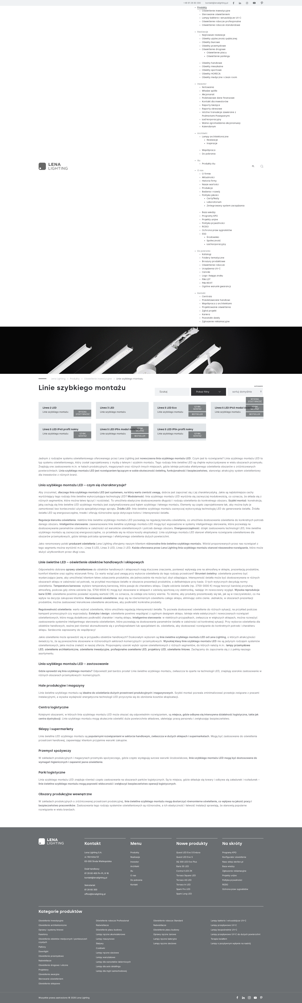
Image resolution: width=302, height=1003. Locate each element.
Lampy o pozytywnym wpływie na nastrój (231, 943)
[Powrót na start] (53, 166)
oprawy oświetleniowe (79, 569)
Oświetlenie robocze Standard (168, 920)
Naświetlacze (45, 960)
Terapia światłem (219, 939)
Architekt (134, 866)
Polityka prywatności (232, 880)
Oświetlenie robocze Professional (112, 920)
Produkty (134, 852)
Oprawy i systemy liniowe (51, 929)
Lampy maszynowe (105, 939)
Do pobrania (136, 880)
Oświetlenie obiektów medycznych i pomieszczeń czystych (63, 940)
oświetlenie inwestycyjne (94, 649)
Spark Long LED (184, 893)
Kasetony (43, 934)
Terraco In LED (183, 884)
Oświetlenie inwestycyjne (51, 920)
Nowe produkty (192, 843)
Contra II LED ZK (184, 871)
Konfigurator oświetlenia (234, 857)
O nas (133, 875)
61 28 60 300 (90, 889)
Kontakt (134, 884)
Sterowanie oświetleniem (51, 979)
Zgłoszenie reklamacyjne (234, 871)
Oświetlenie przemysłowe (51, 956)
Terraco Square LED (186, 875)
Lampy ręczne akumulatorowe (110, 934)
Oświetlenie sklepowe (49, 983)
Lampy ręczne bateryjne (165, 939)
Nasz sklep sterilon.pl (232, 861)
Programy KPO (229, 852)
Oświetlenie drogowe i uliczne (53, 965)
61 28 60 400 (90, 873)
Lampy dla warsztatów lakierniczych (113, 962)
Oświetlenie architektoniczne (53, 925)
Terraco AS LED (183, 880)
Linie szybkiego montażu (82, 387)
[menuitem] (202, 7)
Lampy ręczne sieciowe (107, 952)
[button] (261, 166)
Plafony (42, 947)
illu (131, 871)
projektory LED (157, 649)
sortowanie (258, 386)
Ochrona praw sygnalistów (235, 889)
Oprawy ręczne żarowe (164, 934)
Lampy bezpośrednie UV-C (224, 929)
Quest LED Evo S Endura (188, 852)
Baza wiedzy (228, 866)
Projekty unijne (229, 875)
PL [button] (253, 166)
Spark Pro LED (183, 889)
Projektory (43, 969)
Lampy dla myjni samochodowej (111, 971)
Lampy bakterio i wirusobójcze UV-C (228, 920)
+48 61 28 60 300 (192, 3)
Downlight (43, 951)
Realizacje (135, 857)
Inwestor (134, 861)
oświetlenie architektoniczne (61, 649)
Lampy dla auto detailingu (108, 966)
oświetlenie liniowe (178, 649)
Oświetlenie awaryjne (49, 974)
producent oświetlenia (82, 543)
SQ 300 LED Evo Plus (186, 861)
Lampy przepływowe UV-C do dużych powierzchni (235, 934)
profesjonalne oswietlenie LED (128, 649)
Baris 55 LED (182, 866)
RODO (225, 884)
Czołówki (100, 948)
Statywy (99, 943)
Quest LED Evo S (184, 857)
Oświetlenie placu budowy (109, 929)
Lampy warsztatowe (105, 957)
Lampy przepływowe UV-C (224, 925)
